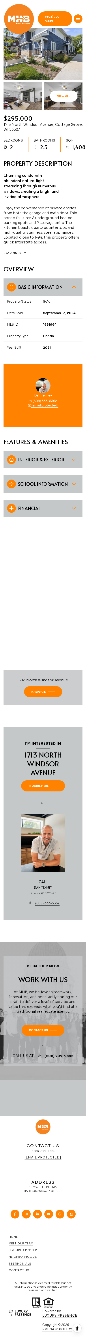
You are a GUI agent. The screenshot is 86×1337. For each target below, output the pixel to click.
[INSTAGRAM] (26, 1214)
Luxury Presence (59, 1316)
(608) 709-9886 (53, 18)
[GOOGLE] (60, 1214)
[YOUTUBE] (48, 1214)
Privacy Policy (57, 1329)
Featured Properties (26, 1250)
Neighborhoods (23, 1256)
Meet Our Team (21, 1243)
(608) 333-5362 (45, 401)
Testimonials (20, 1263)
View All (63, 96)
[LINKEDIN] (37, 1214)
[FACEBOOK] (15, 1214)
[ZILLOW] (71, 1214)
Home (13, 1236)
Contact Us (19, 1270)
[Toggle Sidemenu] (78, 18)
